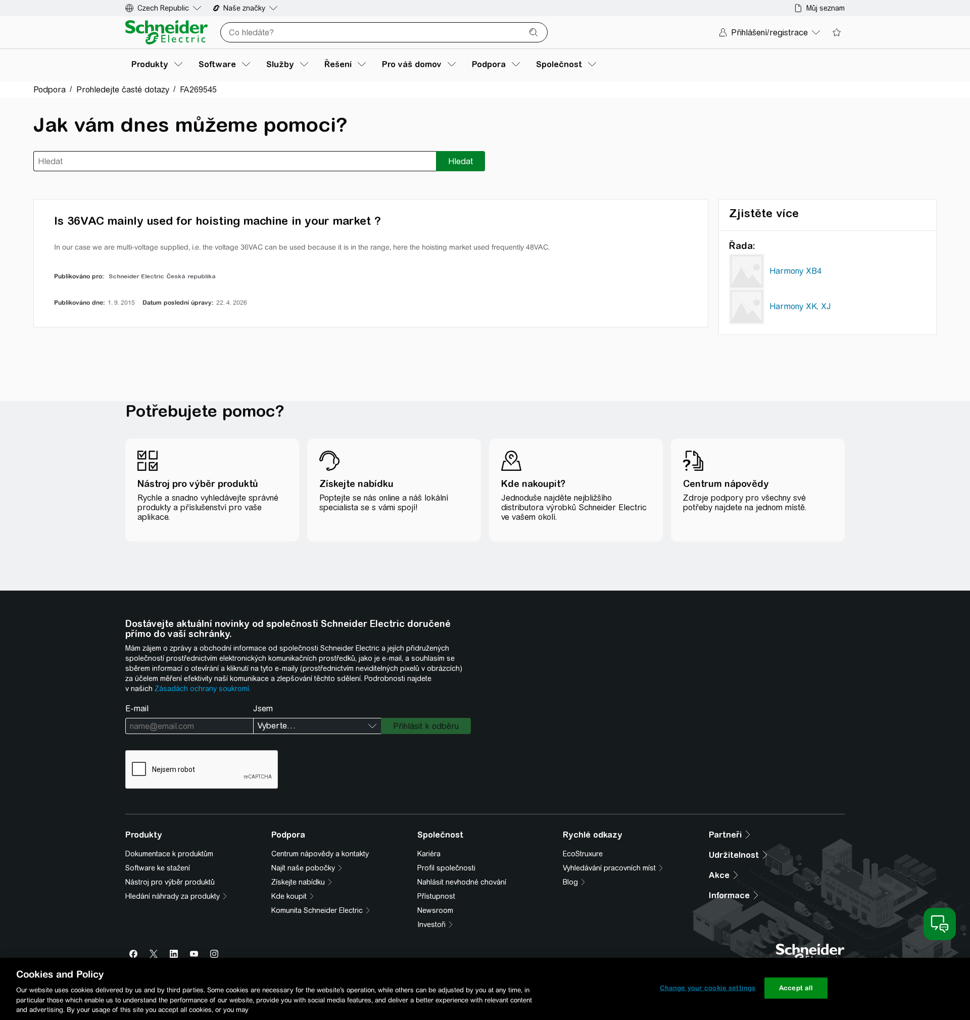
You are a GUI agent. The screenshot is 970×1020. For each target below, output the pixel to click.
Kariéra (429, 854)
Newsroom (435, 910)
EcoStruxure (583, 854)
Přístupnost (436, 896)
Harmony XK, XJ (800, 306)
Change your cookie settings (708, 988)
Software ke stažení (157, 868)
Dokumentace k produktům (169, 854)
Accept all (796, 988)
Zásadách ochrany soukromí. (203, 689)
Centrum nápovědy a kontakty (320, 854)
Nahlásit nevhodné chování (461, 882)
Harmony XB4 (795, 271)
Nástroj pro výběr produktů (170, 882)
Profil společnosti (446, 868)
